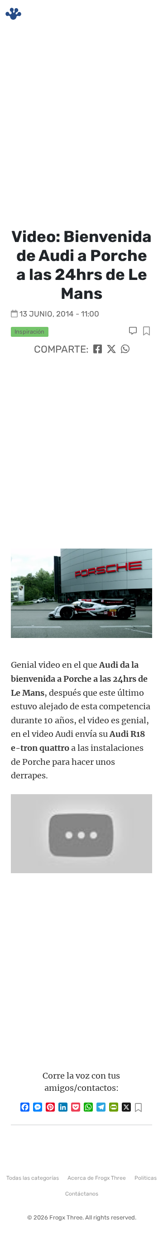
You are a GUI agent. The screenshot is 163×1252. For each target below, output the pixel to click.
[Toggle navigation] (145, 14)
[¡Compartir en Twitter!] (111, 349)
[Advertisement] (81, 126)
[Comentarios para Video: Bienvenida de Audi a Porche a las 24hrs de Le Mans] (134, 330)
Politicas (145, 1178)
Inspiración (29, 331)
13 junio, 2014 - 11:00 (59, 313)
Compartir (146, 331)
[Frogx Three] (13, 14)
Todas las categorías (32, 1178)
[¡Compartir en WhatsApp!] (125, 349)
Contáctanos (81, 1194)
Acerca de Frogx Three (96, 1178)
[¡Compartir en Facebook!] (97, 349)
